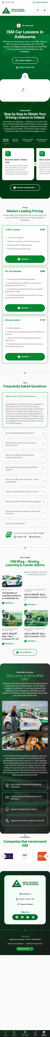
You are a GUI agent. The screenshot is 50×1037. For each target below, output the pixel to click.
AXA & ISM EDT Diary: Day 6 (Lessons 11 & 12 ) (35, 597)
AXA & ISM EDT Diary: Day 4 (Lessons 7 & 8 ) (35, 635)
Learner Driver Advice (36, 590)
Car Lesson (8, 590)
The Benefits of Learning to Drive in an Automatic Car (11, 596)
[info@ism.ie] (30, 537)
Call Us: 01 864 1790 (26, 899)
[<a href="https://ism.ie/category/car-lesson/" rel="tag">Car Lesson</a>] (3, 589)
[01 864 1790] (15, 537)
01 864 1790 (21, 537)
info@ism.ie (36, 537)
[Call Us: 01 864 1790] (17, 899)
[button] (3, 856)
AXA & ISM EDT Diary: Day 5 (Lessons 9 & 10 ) (10, 636)
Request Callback (27, 904)
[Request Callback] (18, 904)
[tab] (6, 140)
